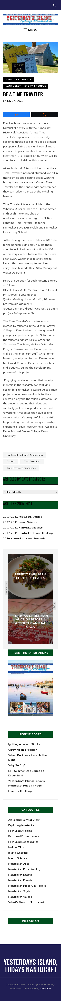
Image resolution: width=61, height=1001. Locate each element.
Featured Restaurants (23, 841)
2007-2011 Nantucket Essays (23, 527)
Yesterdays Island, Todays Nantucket (31, 965)
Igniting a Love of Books (24, 744)
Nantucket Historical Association (25, 454)
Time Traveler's (32, 461)
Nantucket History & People (25, 86)
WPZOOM (45, 988)
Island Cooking (18, 852)
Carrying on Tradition (22, 749)
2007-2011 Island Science (20, 522)
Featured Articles (20, 830)
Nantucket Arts (18, 863)
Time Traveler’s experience (21, 467)
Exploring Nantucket (22, 825)
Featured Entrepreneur (23, 836)
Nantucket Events (18, 79)
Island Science (17, 858)
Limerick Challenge (20, 791)
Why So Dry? (17, 765)
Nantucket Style (19, 891)
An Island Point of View (23, 819)
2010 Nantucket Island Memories (25, 538)
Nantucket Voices (20, 896)
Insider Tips (16, 847)
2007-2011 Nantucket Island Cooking (28, 533)
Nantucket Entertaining (24, 869)
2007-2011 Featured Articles (22, 516)
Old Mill (11, 461)
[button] (30, 29)
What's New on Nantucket (26, 902)
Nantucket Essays (20, 874)
